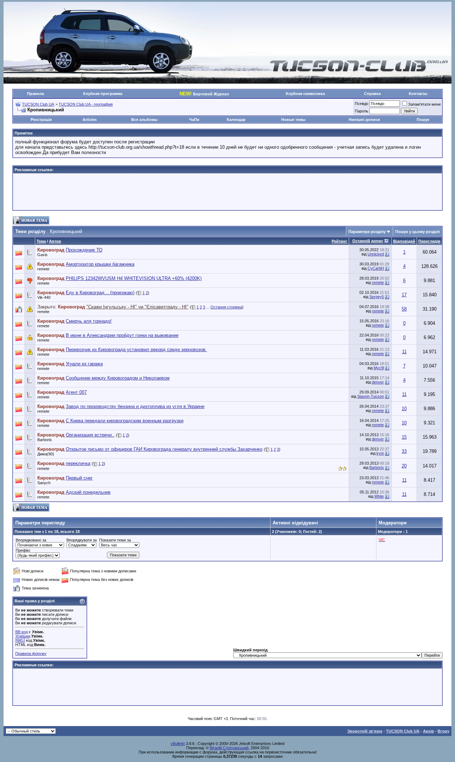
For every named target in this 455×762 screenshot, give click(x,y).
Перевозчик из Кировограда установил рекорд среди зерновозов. (136, 349)
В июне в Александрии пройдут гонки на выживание (122, 335)
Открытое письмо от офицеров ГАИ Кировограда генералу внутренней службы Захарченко (164, 449)
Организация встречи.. (90, 435)
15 (404, 437)
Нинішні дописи (364, 119)
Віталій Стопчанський (229, 748)
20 (404, 466)
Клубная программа (102, 93)
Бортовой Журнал (204, 94)
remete (43, 269)
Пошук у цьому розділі (417, 231)
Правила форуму (31, 653)
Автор (55, 241)
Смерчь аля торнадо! (89, 321)
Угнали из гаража (84, 363)
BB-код (21, 632)
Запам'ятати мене (424, 104)
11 (404, 351)
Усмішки (22, 636)
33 (404, 451)
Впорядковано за (31, 540)
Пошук (423, 119)
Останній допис (367, 241)
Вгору (443, 731)
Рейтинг (339, 241)
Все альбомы (144, 119)
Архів (428, 731)
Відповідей (404, 241)
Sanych (43, 483)
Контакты (418, 93)
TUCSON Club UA (38, 104)
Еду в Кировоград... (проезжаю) (100, 292)
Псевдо (361, 103)
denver (378, 382)
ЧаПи (194, 119)
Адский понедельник (88, 492)
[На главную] (359, 70)
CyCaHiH (376, 268)
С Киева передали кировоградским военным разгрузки (124, 420)
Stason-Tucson (370, 396)
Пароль (361, 111)
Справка (372, 93)
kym (380, 453)
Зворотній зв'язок (364, 731)
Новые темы (293, 119)
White (379, 496)
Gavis (42, 255)
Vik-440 (43, 297)
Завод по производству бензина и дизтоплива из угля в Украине (135, 406)
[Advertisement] (227, 192)
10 (404, 408)
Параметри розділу (367, 231)
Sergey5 (376, 297)
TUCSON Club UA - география (86, 104)
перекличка (78, 463)
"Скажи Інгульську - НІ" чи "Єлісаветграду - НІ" (137, 306)
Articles (89, 119)
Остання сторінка (226, 307)
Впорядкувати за (81, 540)
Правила (35, 93)
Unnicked (376, 254)
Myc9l (379, 368)
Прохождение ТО (84, 250)
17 (404, 294)
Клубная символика (305, 93)
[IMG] (20, 640)
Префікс (23, 550)
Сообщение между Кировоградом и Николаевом (118, 378)
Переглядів (429, 241)
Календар (236, 119)
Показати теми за (115, 540)
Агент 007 (76, 392)
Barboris (44, 440)
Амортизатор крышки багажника (100, 264)
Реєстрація (41, 119)
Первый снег (79, 478)
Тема (41, 241)
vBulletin (178, 743)
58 (404, 309)
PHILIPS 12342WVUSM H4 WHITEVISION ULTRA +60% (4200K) (134, 278)
